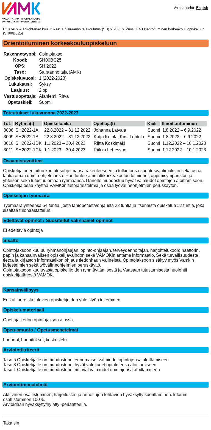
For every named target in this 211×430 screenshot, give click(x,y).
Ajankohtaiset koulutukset (39, 29)
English (202, 8)
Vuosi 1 (132, 29)
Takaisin (11, 423)
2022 (117, 29)
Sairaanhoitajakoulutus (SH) (87, 29)
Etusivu (9, 29)
